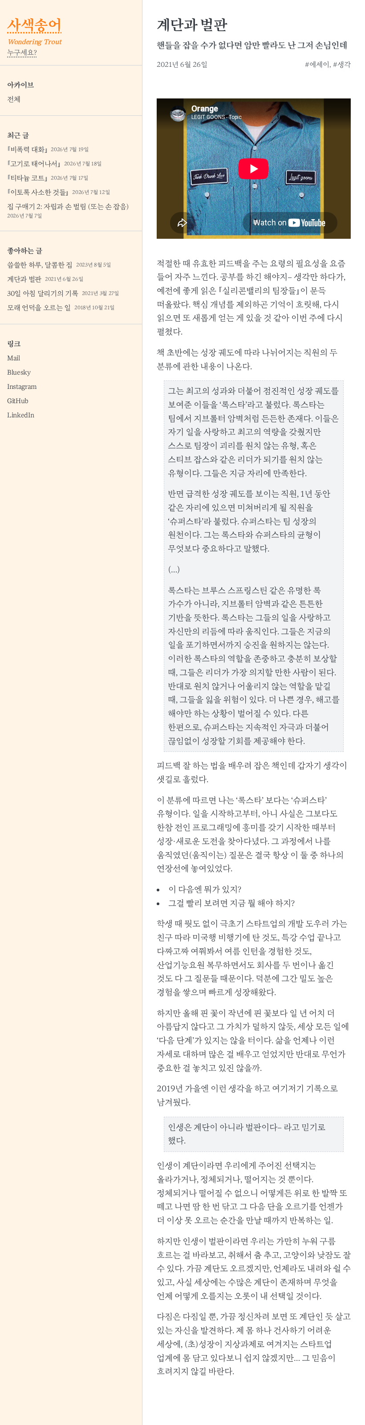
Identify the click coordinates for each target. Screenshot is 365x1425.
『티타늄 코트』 (48, 178)
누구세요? (22, 53)
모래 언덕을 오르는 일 (61, 308)
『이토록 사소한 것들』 (58, 192)
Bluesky (19, 372)
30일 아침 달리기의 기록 (63, 294)
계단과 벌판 (45, 279)
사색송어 (34, 24)
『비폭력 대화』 (48, 150)
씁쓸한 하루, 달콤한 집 (59, 265)
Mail (13, 358)
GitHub (17, 401)
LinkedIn (20, 415)
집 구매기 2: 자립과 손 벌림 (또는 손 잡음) (68, 211)
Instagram (22, 387)
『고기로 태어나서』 (54, 164)
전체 (13, 99)
